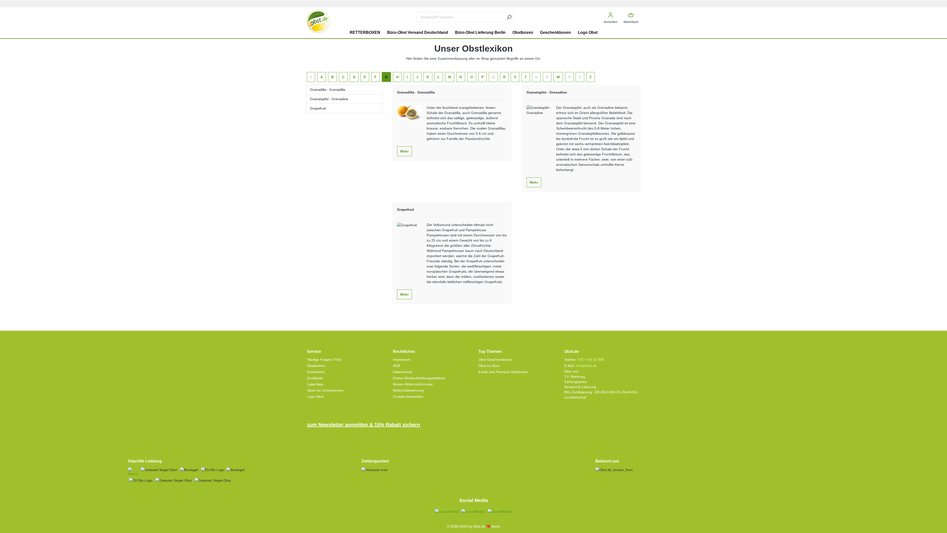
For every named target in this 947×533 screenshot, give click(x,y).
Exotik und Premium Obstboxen (503, 372)
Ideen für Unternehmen (325, 390)
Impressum (401, 360)
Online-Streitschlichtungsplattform (419, 378)
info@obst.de (586, 366)
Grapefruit (318, 108)
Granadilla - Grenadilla (327, 90)
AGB (396, 366)
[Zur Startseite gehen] (318, 21)
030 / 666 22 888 (591, 360)
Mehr (404, 151)
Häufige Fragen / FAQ (324, 360)
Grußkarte (315, 378)
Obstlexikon (316, 366)
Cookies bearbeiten (408, 397)
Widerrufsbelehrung (408, 390)
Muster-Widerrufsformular (413, 384)
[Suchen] (509, 17)
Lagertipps (315, 384)
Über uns (571, 371)
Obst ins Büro (489, 366)
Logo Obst (315, 397)
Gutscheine (316, 372)
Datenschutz (402, 372)
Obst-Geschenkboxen (495, 360)
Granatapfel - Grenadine (329, 99)
